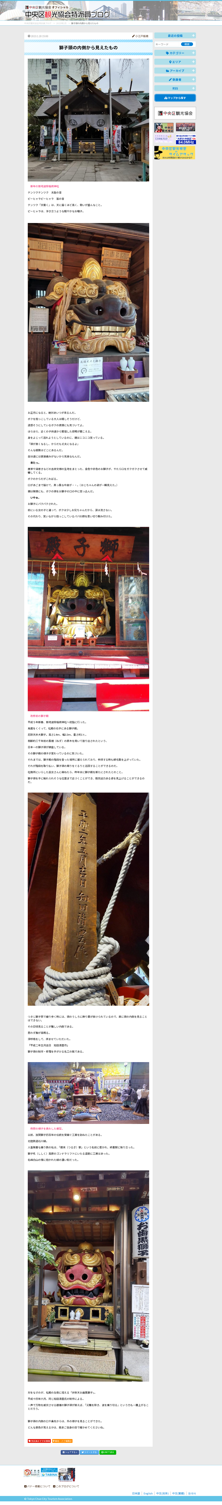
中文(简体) (162, 1493)
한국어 (192, 1493)
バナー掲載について (38, 1486)
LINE (108, 1452)
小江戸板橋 (141, 36)
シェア (71, 1452)
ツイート (90, 1452)
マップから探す (176, 98)
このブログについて (67, 1486)
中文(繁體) (178, 1493)
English (148, 1493)
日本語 (136, 1493)
